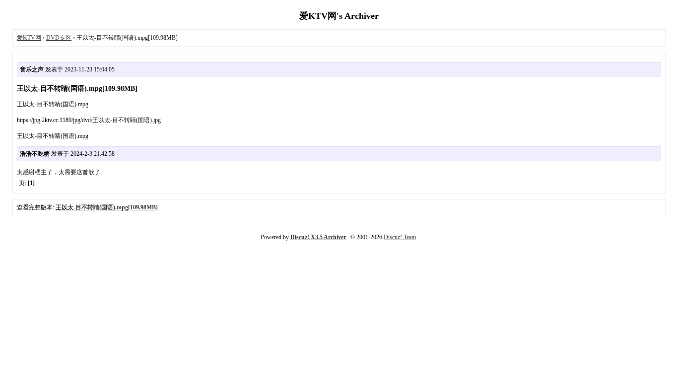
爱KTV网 (29, 37)
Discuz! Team (400, 237)
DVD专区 (58, 37)
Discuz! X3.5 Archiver (318, 237)
